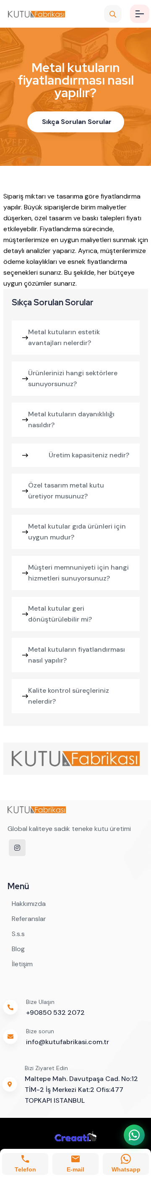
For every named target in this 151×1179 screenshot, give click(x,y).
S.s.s (18, 933)
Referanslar (29, 918)
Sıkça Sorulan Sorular (77, 121)
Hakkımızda (29, 903)
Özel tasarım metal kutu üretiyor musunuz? (66, 490)
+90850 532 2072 (55, 1012)
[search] (113, 14)
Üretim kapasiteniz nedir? (89, 455)
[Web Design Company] (75, 1136)
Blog (18, 948)
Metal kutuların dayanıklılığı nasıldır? (71, 419)
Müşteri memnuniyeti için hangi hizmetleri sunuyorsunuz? (78, 573)
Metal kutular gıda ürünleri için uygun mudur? (77, 532)
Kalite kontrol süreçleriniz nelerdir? (68, 696)
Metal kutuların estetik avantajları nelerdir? (64, 337)
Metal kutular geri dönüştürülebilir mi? (60, 614)
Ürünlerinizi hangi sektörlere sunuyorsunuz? (72, 378)
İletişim (22, 964)
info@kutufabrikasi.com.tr (67, 1041)
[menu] (139, 14)
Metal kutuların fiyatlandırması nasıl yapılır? (76, 655)
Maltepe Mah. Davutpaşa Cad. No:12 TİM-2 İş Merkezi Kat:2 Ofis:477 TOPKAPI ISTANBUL (81, 1089)
